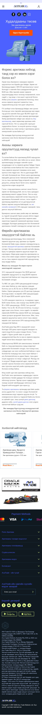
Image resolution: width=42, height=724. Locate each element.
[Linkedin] (24, 605)
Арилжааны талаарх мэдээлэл (14, 539)
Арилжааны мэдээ (9, 559)
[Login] (38, 6)
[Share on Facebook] (13, 14)
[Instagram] (14, 605)
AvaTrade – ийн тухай (10, 573)
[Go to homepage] (9, 701)
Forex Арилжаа (8, 532)
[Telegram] (29, 605)
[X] (19, 605)
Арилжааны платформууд (12, 546)
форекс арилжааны (11, 389)
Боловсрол (6, 566)
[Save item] (29, 14)
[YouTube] (9, 605)
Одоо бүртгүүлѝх (21, 33)
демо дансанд (29, 399)
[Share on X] (19, 14)
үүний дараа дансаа (21, 402)
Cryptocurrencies (8, 552)
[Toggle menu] (3, 6)
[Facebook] (3, 605)
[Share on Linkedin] (24, 14)
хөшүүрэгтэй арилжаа (15, 246)
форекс (14, 100)
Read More (7, 465)
